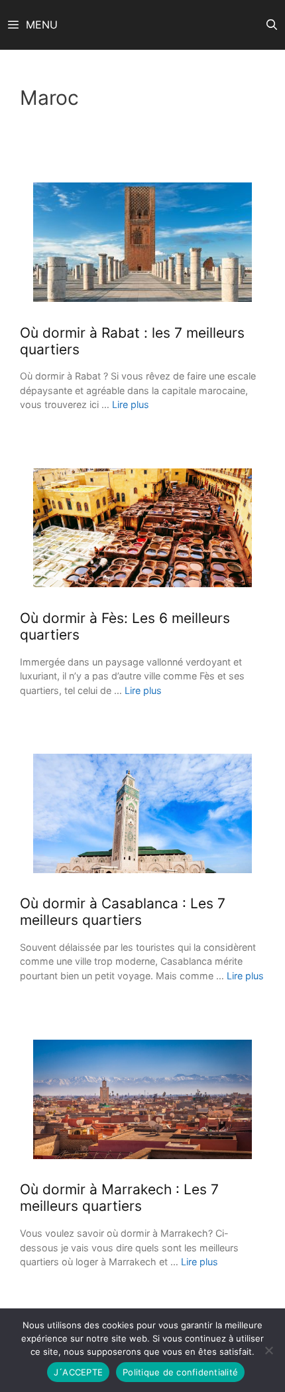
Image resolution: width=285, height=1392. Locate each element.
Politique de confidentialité (180, 1372)
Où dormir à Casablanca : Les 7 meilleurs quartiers (122, 911)
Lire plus (130, 404)
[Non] (268, 1350)
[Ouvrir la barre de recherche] (271, 25)
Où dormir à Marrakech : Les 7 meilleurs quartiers (119, 1197)
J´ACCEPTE (78, 1372)
